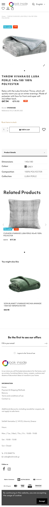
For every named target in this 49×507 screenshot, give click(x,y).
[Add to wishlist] (43, 129)
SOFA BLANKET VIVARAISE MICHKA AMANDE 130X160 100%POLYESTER (22, 304)
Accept (42, 501)
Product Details (10, 152)
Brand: (4, 108)
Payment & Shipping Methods (13, 390)
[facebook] (4, 469)
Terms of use (31, 353)
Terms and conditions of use (12, 396)
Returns (5, 393)
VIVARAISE (11, 108)
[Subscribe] (46, 343)
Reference (5, 111)
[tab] (24, 152)
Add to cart (25, 130)
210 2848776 (9, 453)
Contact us (6, 399)
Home (4, 387)
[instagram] (9, 469)
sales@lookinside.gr (12, 457)
